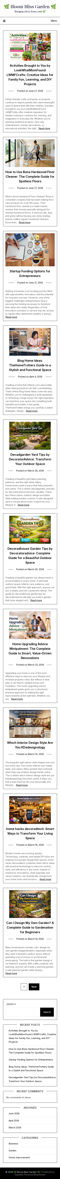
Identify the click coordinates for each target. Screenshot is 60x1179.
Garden (12, 1150)
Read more (44, 128)
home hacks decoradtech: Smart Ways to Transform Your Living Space (30, 833)
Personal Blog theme (34, 1174)
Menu (54, 20)
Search (11, 1004)
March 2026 (15, 1127)
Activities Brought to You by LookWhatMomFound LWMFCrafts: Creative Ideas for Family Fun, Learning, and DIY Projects (30, 75)
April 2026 (14, 1120)
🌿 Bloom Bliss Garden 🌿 (30, 6)
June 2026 (14, 1113)
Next (34, 986)
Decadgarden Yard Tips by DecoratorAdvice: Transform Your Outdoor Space (30, 459)
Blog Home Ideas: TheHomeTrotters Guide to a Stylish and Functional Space (30, 365)
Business (13, 1143)
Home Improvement (19, 1157)
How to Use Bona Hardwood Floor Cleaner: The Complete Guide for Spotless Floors (30, 176)
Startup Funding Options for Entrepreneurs (31, 1059)
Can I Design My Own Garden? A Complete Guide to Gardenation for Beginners (30, 927)
